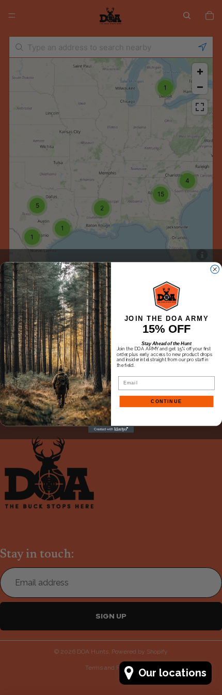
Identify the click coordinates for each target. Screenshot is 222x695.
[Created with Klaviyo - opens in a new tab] (111, 429)
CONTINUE (166, 401)
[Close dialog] (215, 269)
